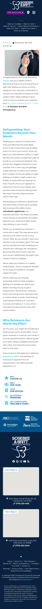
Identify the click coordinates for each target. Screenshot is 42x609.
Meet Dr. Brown (9, 26)
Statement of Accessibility (21, 571)
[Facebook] (13, 461)
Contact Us (26, 566)
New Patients (29, 561)
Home (9, 561)
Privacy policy (17, 569)
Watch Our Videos (28, 28)
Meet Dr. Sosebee (14, 24)
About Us (18, 561)
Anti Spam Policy (32, 569)
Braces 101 (7, 564)
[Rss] (28, 461)
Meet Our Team (13, 28)
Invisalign (35, 564)
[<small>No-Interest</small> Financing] (6, 396)
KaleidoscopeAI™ (26, 579)
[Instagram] (21, 461)
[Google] (17, 461)
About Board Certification (28, 26)
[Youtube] (25, 461)
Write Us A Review (21, 31)
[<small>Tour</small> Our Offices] (6, 390)
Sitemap (6, 569)
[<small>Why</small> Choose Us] (6, 378)
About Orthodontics (21, 564)
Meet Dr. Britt (29, 24)
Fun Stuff (15, 566)
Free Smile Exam (19, 403)
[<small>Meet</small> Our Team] (6, 384)
